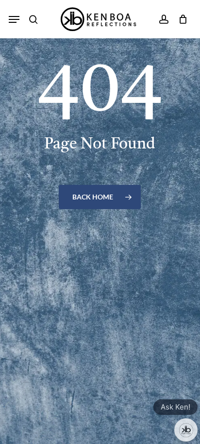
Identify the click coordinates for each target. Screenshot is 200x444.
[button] (14, 19)
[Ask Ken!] (186, 430)
